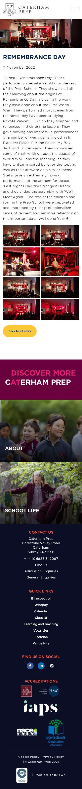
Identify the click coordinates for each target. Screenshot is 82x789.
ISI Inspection (41, 598)
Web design (44, 774)
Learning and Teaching (41, 624)
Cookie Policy (29, 756)
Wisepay (41, 605)
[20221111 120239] (60, 235)
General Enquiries (41, 577)
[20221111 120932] (21, 235)
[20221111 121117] (60, 309)
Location (41, 637)
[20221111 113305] (60, 261)
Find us (41, 565)
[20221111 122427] (21, 287)
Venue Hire (41, 643)
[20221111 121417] (21, 309)
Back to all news (20, 331)
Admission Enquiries (41, 571)
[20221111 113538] (21, 261)
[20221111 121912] (60, 287)
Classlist (41, 618)
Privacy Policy (53, 756)
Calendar (41, 611)
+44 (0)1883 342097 (41, 559)
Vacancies (41, 630)
